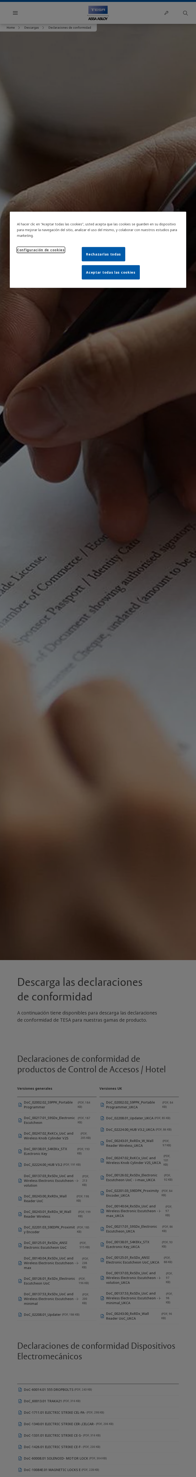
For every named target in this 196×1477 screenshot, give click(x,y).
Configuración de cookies (41, 249)
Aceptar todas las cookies (111, 272)
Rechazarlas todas (103, 254)
